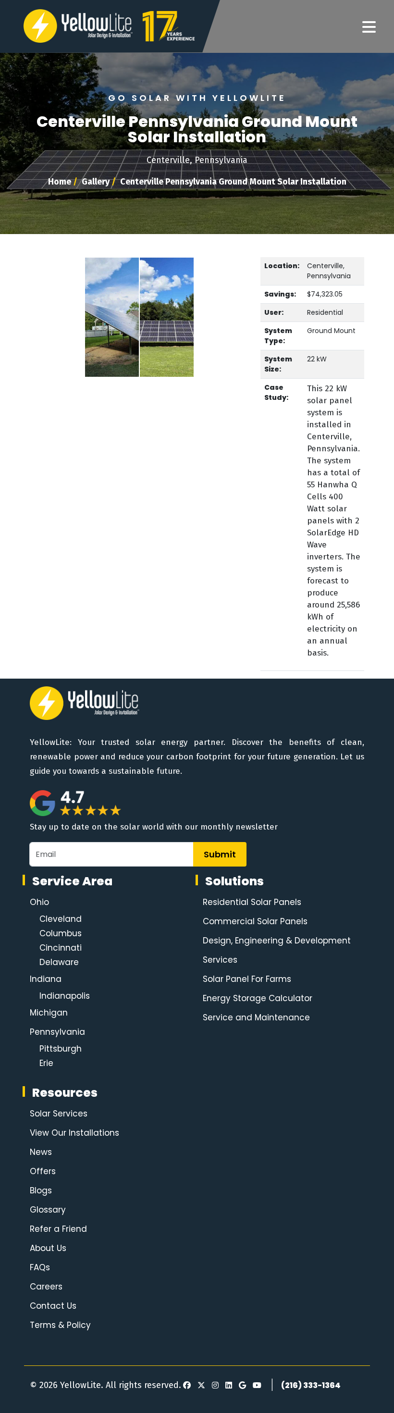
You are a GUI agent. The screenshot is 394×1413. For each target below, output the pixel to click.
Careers (46, 1286)
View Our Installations (74, 1133)
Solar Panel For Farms (247, 979)
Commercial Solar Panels (255, 921)
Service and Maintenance (256, 1017)
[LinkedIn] (227, 1385)
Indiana (46, 979)
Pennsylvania (57, 1032)
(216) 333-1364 (311, 1385)
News (41, 1152)
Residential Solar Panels (252, 902)
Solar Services (58, 1113)
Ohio (39, 902)
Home (59, 181)
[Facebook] (187, 1385)
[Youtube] (255, 1385)
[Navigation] (369, 27)
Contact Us (53, 1306)
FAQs (40, 1267)
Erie (46, 1063)
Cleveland (60, 919)
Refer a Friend (58, 1229)
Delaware (59, 962)
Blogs (41, 1190)
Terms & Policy (60, 1325)
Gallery (96, 181)
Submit (220, 854)
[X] (200, 1385)
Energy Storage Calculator (257, 998)
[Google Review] (241, 1385)
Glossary (48, 1209)
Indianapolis (64, 996)
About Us (48, 1248)
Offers (43, 1171)
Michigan (49, 1012)
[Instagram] (214, 1385)
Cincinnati (60, 948)
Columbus (60, 933)
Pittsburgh (60, 1048)
